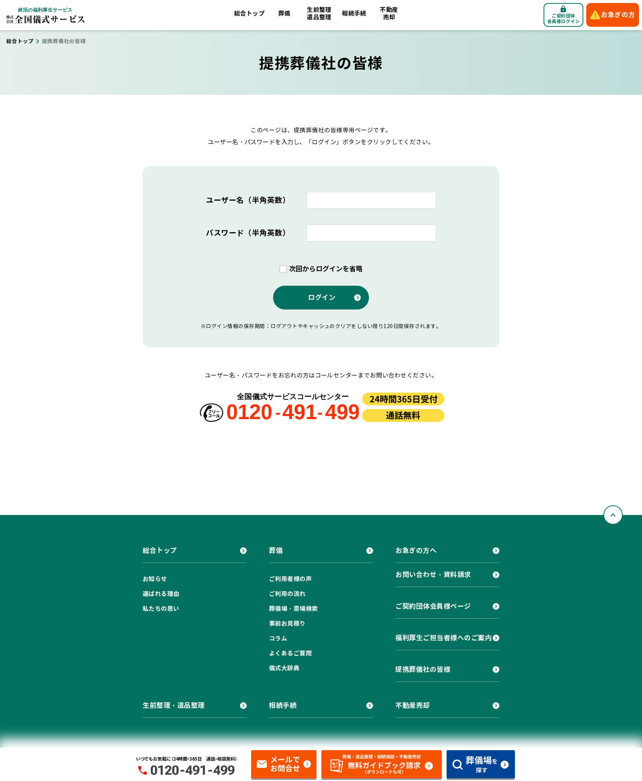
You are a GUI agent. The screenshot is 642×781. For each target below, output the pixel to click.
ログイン (321, 297)
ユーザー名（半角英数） (248, 200)
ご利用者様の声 (290, 579)
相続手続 (354, 13)
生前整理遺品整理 (319, 13)
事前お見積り (287, 624)
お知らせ (155, 579)
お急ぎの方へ (416, 550)
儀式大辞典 (284, 668)
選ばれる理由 (161, 594)
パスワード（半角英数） (248, 233)
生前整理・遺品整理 (174, 705)
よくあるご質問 (290, 653)
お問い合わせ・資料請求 (433, 574)
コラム (278, 638)
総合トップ (249, 13)
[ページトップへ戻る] (613, 515)
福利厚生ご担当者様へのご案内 (443, 637)
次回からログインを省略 (326, 269)
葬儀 (284, 13)
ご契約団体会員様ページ (433, 606)
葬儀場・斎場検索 (293, 609)
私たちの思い (161, 609)
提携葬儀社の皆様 (422, 669)
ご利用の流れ (287, 594)
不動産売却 (389, 13)
